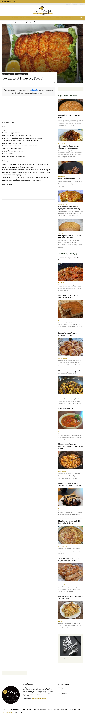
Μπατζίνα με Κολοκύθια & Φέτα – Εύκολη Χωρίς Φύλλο (70, 522)
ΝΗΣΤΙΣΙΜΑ (41, 18)
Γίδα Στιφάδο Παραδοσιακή (69, 178)
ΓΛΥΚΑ (22, 18)
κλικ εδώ (35, 90)
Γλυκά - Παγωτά (62, 321)
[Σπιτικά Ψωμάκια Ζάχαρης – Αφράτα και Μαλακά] (70, 347)
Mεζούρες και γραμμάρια (70, 709)
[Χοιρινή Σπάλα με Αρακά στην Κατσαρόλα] (70, 272)
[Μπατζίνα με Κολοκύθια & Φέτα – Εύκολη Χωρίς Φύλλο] (70, 535)
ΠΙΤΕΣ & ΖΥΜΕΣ (31, 18)
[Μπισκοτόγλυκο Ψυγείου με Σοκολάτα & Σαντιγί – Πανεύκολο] (70, 497)
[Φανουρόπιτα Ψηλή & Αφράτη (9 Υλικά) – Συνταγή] (70, 225)
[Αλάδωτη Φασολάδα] (70, 420)
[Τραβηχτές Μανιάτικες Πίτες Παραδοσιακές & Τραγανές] (70, 572)
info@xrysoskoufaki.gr (39, 698)
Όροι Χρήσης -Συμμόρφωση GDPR (34, 709)
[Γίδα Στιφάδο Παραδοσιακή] (70, 167)
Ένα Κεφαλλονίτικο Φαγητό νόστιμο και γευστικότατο (69, 147)
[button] (81, 18)
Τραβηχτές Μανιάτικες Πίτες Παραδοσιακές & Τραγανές (68, 560)
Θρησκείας (60, 113)
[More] (42, 196)
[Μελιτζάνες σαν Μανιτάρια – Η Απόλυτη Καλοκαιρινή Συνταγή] (70, 385)
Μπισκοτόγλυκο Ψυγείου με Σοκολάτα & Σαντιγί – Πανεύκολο (70, 485)
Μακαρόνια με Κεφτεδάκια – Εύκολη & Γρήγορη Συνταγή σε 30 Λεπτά (70, 446)
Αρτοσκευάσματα (62, 358)
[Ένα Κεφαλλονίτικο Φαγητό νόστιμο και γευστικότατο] (70, 135)
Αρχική (4, 22)
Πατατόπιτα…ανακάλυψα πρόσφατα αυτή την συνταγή (69, 208)
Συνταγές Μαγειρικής (14, 22)
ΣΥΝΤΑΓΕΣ (15, 18)
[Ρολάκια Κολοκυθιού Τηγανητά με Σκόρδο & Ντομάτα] (70, 610)
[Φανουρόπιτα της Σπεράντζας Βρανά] (70, 105)
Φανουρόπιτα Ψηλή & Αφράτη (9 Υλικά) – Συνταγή (69, 237)
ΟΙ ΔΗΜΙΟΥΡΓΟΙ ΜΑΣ (67, 18)
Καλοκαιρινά (61, 396)
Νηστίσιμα (60, 432)
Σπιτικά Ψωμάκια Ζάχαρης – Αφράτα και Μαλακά (68, 334)
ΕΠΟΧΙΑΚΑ (50, 18)
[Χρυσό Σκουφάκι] (42, 10)
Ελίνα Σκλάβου (61, 176)
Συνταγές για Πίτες (62, 204)
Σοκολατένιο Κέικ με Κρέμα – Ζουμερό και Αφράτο (69, 296)
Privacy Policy (53, 709)
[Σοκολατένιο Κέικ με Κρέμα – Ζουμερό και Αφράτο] (70, 309)
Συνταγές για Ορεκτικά (21, 74)
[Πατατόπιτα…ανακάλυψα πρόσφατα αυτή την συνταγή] (70, 196)
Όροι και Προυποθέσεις (11, 709)
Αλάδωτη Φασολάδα (65, 408)
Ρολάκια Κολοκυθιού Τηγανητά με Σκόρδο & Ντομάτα (70, 597)
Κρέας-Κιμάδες (62, 144)
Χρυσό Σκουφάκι (7, 712)
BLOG (57, 18)
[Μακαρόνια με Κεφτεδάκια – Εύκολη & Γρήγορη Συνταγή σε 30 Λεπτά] (70, 460)
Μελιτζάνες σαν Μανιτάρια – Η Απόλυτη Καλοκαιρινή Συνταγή (69, 372)
